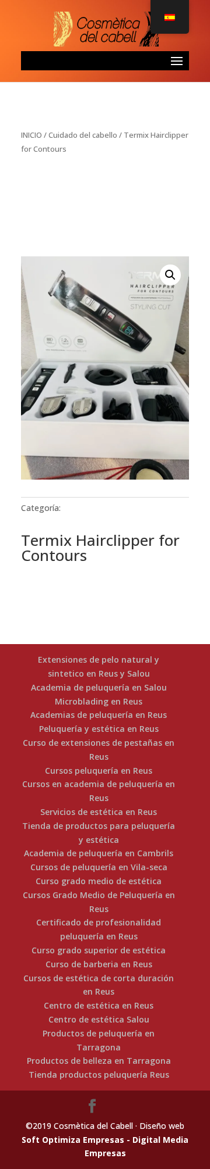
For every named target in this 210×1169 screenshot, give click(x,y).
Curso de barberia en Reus (99, 964)
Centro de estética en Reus (98, 1005)
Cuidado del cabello (82, 135)
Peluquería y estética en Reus (99, 728)
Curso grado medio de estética (99, 880)
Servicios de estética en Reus (98, 811)
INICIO (31, 135)
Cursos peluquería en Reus (98, 770)
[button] (170, 274)
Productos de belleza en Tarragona (99, 1060)
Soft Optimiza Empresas (73, 1139)
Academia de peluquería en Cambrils (98, 853)
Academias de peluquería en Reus (98, 714)
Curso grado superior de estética (99, 950)
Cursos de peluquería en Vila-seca (98, 867)
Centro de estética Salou (98, 1019)
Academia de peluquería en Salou (99, 687)
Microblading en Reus (98, 701)
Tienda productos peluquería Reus (99, 1074)
